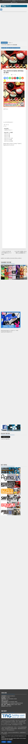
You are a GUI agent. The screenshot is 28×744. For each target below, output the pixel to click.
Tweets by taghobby (5, 439)
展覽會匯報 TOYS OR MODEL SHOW (9, 698)
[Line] (20, 78)
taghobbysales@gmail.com (6, 331)
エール (13, 74)
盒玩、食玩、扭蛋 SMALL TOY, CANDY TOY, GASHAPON (10, 47)
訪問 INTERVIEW (4, 700)
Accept (4, 741)
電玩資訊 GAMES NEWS (6, 706)
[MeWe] (17, 78)
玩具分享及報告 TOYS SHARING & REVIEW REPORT (12, 703)
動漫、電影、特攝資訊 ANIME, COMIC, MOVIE (11, 704)
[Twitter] (7, 78)
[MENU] (1, 9)
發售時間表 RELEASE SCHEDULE (8, 696)
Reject (9, 741)
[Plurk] (12, 78)
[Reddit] (22, 78)
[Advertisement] (14, 26)
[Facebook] (5, 78)
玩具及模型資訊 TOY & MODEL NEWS (9, 701)
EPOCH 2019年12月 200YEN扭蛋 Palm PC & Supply (6, 253)
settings (10, 739)
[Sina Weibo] (5, 80)
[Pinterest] (15, 78)
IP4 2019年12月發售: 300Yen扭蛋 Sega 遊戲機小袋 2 (21, 252)
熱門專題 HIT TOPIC (5, 697)
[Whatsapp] (10, 78)
